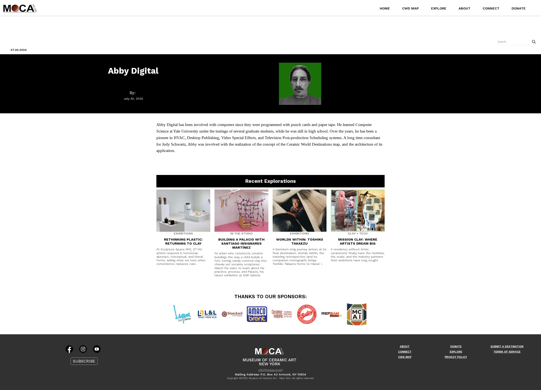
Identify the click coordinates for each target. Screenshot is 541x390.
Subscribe (84, 361)
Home (385, 8)
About (464, 8)
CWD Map (410, 8)
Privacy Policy (456, 357)
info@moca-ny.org (270, 369)
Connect (491, 8)
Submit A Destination (506, 346)
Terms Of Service (507, 351)
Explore (438, 8)
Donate (519, 8)
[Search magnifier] (534, 42)
